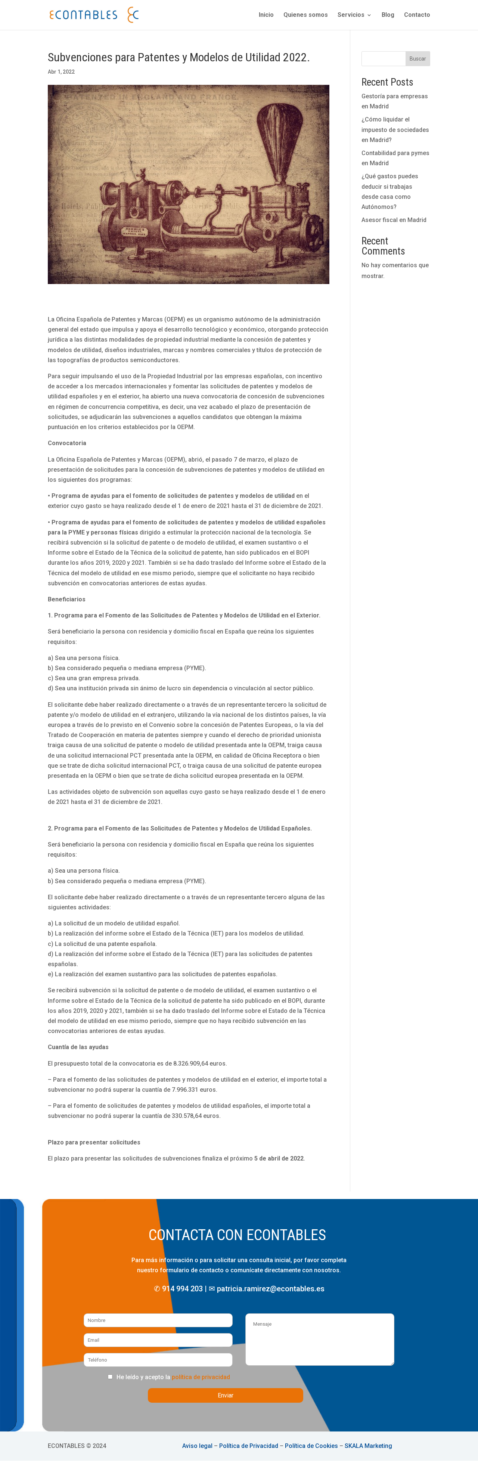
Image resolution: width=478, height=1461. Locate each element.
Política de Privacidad (248, 1445)
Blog (388, 15)
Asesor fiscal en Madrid (393, 220)
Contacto (417, 15)
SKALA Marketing (368, 1445)
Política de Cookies (311, 1445)
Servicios (351, 15)
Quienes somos (305, 15)
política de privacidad (201, 1377)
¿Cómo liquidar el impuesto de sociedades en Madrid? (395, 129)
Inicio (266, 15)
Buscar (418, 59)
